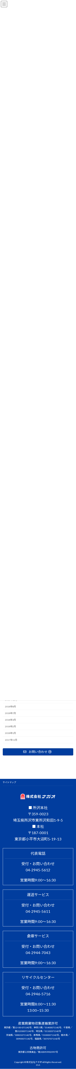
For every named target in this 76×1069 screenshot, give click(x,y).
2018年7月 (10, 713)
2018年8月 (10, 706)
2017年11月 (11, 739)
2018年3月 (10, 719)
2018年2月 (10, 726)
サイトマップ (9, 782)
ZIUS (38, 1065)
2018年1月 (10, 733)
